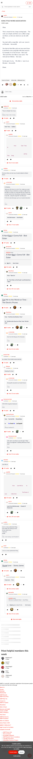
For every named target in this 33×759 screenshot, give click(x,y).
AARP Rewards (3, 695)
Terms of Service (7, 733)
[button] (2, 3)
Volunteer (2, 691)
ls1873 (7, 122)
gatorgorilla (8, 246)
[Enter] (2, 6)
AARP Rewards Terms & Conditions (11, 737)
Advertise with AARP (5, 709)
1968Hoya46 (9, 675)
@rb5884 (11, 598)
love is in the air (5, 80)
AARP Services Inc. (4, 716)
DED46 (5, 230)
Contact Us (2, 701)
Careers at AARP (4, 710)
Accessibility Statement (8, 735)
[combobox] (16, 6)
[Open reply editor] (16, 91)
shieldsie (5, 168)
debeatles (6, 459)
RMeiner (8, 366)
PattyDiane (11, 271)
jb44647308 (6, 354)
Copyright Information (8, 738)
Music (3, 11)
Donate (2, 689)
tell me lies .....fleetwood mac (18, 80)
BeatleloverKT (9, 657)
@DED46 (8, 252)
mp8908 (10, 134)
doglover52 (6, 106)
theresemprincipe (8, 399)
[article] (16, 113)
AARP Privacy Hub (7, 732)
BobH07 (8, 662)
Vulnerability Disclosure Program (10, 740)
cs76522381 (9, 182)
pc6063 (5, 522)
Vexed (7, 671)
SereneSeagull (9, 666)
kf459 (5, 545)
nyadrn (5, 15)
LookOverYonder (10, 414)
